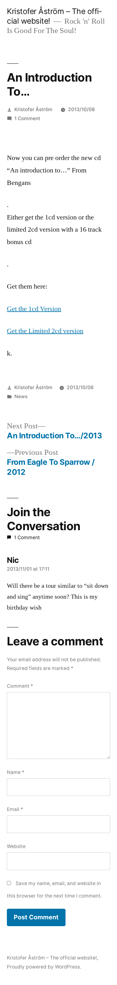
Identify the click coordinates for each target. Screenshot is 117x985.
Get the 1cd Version (34, 308)
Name (15, 772)
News (20, 396)
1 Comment (27, 118)
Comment (20, 686)
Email (15, 809)
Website (16, 846)
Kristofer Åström (33, 109)
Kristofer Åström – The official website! (52, 958)
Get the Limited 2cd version (45, 331)
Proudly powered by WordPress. (44, 967)
